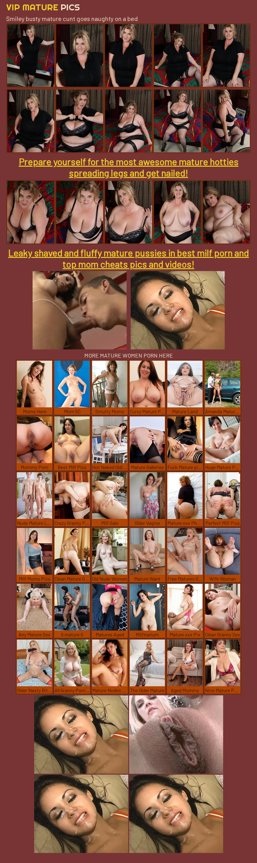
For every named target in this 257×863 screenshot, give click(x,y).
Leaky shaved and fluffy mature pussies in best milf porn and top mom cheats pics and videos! (128, 258)
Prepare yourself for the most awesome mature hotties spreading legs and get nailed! (129, 167)
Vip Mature (43, 7)
